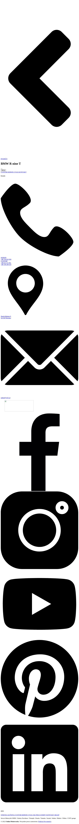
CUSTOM (18, 815)
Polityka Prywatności (44, 821)
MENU (3, 170)
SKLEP (56, 815)
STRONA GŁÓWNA (8, 815)
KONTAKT (50, 815)
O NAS (30, 815)
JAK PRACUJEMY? (39, 815)
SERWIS (25, 815)
